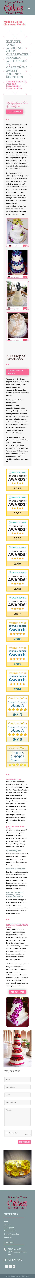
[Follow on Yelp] (14, 1266)
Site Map (21, 1281)
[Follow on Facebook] (6, 1266)
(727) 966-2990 (12, 1071)
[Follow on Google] (10, 1266)
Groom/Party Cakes (11, 1234)
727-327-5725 (14, 111)
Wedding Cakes (9, 1231)
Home (6, 1221)
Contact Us (8, 1237)
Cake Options (9, 1228)
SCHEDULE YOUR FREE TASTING (15, 372)
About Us (7, 1224)
